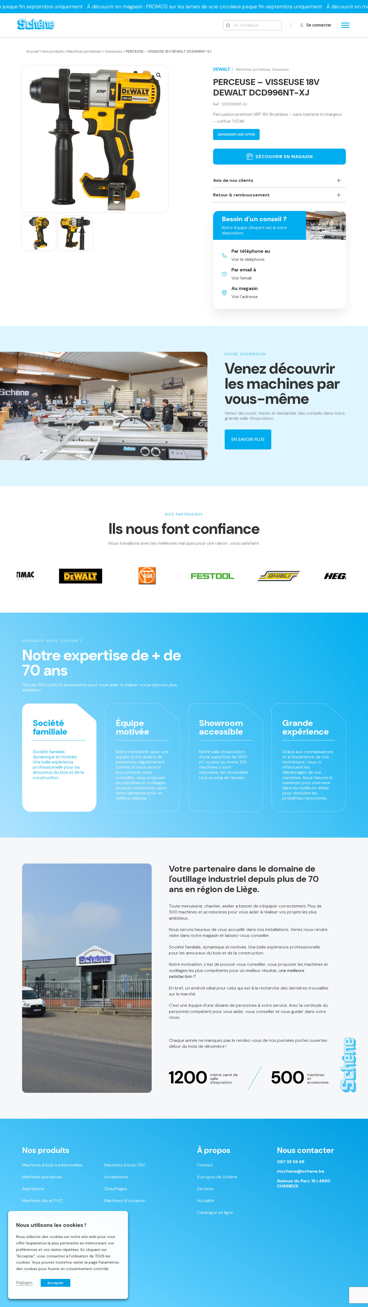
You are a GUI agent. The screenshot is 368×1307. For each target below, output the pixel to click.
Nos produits (53, 51)
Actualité (205, 1200)
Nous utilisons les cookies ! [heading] (51, 1225)
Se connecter (318, 25)
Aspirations (33, 1189)
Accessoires (116, 1177)
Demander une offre (236, 134)
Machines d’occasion (124, 1200)
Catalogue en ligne (215, 1212)
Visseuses (113, 51)
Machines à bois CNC (124, 1165)
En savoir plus (248, 439)
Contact (205, 1165)
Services (205, 1189)
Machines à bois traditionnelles (52, 1165)
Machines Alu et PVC (42, 1200)
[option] (92, 576)
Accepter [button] (55, 1283)
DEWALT (221, 69)
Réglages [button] (24, 1282)
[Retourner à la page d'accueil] (35, 25)
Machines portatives (84, 51)
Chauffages (115, 1189)
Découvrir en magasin (284, 156)
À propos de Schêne (217, 1177)
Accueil (32, 51)
